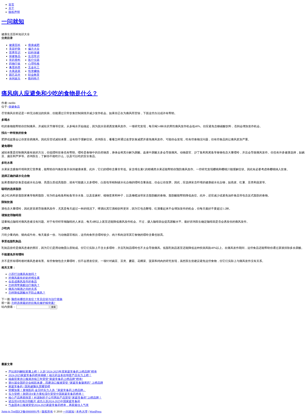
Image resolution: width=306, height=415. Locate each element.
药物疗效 (14, 63)
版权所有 (47, 411)
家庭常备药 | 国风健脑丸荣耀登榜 (29, 386)
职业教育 (33, 74)
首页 (11, 4)
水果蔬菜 (14, 71)
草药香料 (14, 59)
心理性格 (33, 63)
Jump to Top (8, 411)
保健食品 (14, 56)
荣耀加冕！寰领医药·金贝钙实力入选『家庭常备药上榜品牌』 (47, 390)
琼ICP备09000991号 (27, 411)
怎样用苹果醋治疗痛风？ (24, 285)
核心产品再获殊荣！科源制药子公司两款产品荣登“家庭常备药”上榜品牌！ (55, 397)
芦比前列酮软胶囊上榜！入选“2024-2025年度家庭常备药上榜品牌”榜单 (52, 371)
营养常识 (14, 52)
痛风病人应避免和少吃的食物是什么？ (49, 93)
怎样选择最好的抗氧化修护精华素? (33, 302)
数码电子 (33, 78)
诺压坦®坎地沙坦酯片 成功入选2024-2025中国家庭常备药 (44, 401)
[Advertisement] (146, 61)
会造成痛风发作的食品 (22, 281)
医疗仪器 (33, 59)
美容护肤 (14, 48)
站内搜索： (8, 306)
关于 (11, 8)
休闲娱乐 (14, 78)
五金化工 (33, 67)
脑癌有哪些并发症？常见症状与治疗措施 (36, 299)
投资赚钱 (33, 71)
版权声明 (14, 11)
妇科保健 (33, 52)
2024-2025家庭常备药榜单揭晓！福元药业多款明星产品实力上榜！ (50, 375)
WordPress (95, 411)
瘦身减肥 (33, 45)
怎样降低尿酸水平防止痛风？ (26, 292)
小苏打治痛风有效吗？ (22, 274)
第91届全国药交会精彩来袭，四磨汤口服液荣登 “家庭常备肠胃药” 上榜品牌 (55, 382)
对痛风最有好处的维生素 (24, 277)
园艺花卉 (14, 74)
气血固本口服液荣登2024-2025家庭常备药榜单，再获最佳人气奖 (48, 405)
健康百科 (14, 45)
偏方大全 (33, 48)
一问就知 (68, 411)
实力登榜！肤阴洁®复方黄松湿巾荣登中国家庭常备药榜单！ (46, 393)
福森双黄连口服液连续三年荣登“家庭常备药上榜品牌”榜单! (45, 378)
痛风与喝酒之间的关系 (22, 288)
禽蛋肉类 (14, 67)
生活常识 (33, 56)
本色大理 (81, 411)
